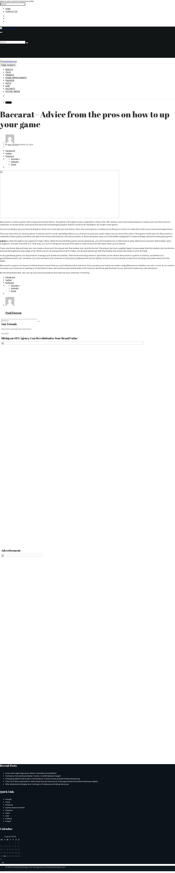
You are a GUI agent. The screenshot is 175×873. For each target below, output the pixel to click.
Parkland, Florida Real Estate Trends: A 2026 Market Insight (33, 776)
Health (9, 69)
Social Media (12, 91)
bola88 (5, 333)
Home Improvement (16, 77)
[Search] (27, 42)
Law (7, 86)
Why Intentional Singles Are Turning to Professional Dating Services (37, 784)
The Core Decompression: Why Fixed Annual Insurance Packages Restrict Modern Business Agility (51, 781)
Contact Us (11, 11)
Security (10, 88)
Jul (2, 862)
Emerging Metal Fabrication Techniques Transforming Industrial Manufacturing (42, 778)
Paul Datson (13, 145)
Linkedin (15, 161)
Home (8, 9)
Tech (8, 72)
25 (4, 856)
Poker (8, 821)
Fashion (9, 80)
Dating (8, 818)
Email (13, 164)
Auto (8, 83)
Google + (15, 159)
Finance (9, 75)
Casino (8, 102)
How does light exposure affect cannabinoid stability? (31, 773)
